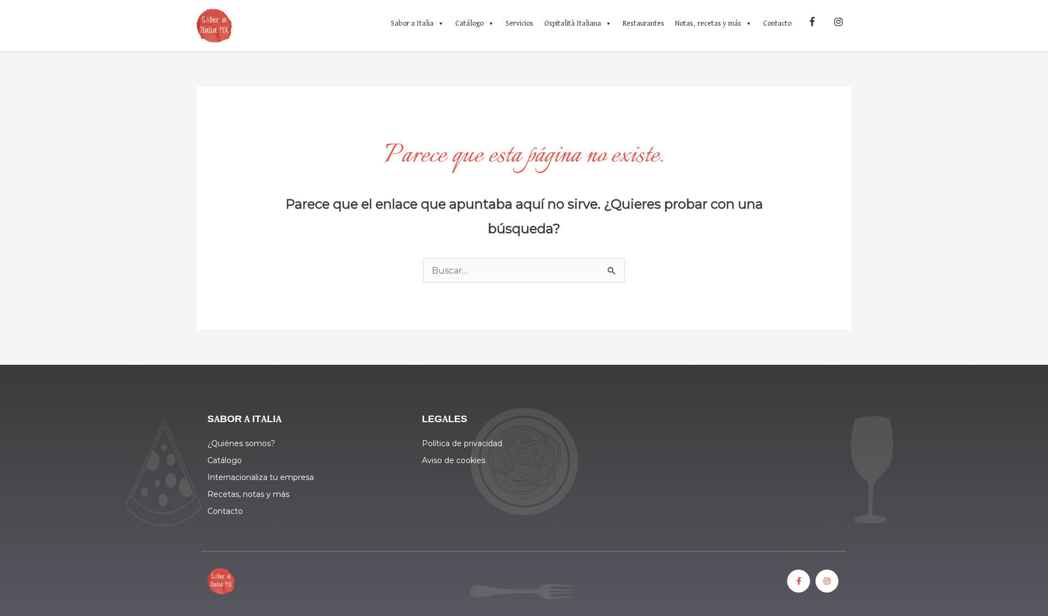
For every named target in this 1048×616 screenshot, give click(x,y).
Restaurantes (643, 23)
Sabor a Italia (412, 23)
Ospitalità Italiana (572, 23)
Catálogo (469, 23)
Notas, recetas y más (708, 23)
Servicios (519, 23)
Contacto (777, 23)
